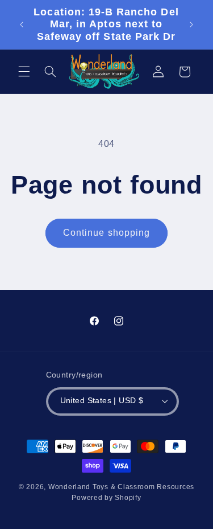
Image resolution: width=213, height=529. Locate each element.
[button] (24, 72)
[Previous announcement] (21, 24)
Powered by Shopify (106, 497)
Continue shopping (106, 232)
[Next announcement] (191, 24)
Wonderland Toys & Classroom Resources (121, 486)
